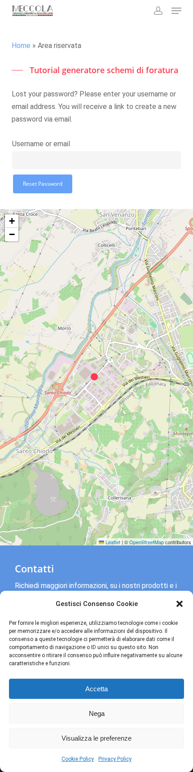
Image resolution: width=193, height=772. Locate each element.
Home (21, 45)
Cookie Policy (77, 759)
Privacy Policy (115, 759)
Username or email (41, 144)
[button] (179, 603)
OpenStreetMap (146, 541)
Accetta (96, 689)
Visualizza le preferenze (96, 738)
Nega (97, 713)
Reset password (42, 184)
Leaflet (112, 541)
